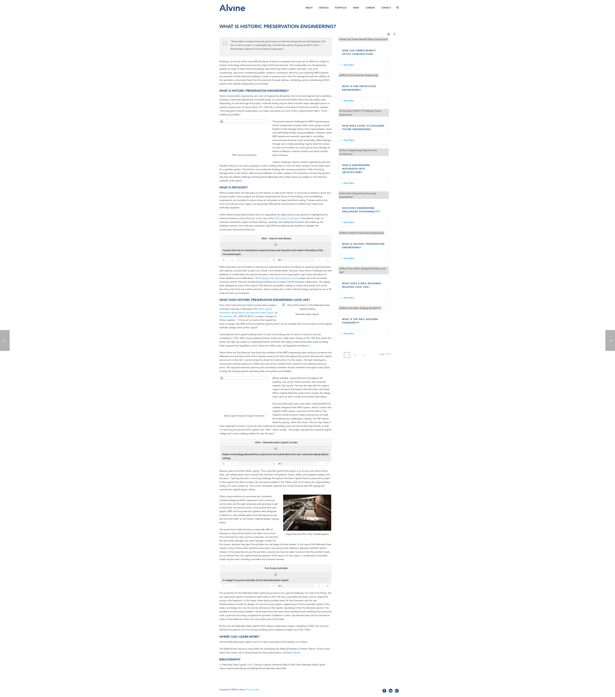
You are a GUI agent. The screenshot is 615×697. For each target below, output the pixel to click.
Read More (349, 65)
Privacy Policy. (253, 689)
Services (323, 8)
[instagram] (397, 691)
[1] (309, 345)
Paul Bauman (225, 316)
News (356, 8)
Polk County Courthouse (286, 218)
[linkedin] (391, 691)
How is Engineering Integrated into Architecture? (356, 169)
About (308, 8)
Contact (386, 8)
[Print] (388, 34)
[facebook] (384, 691)
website (256, 642)
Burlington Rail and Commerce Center (278, 278)
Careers (370, 8)
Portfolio (341, 8)
